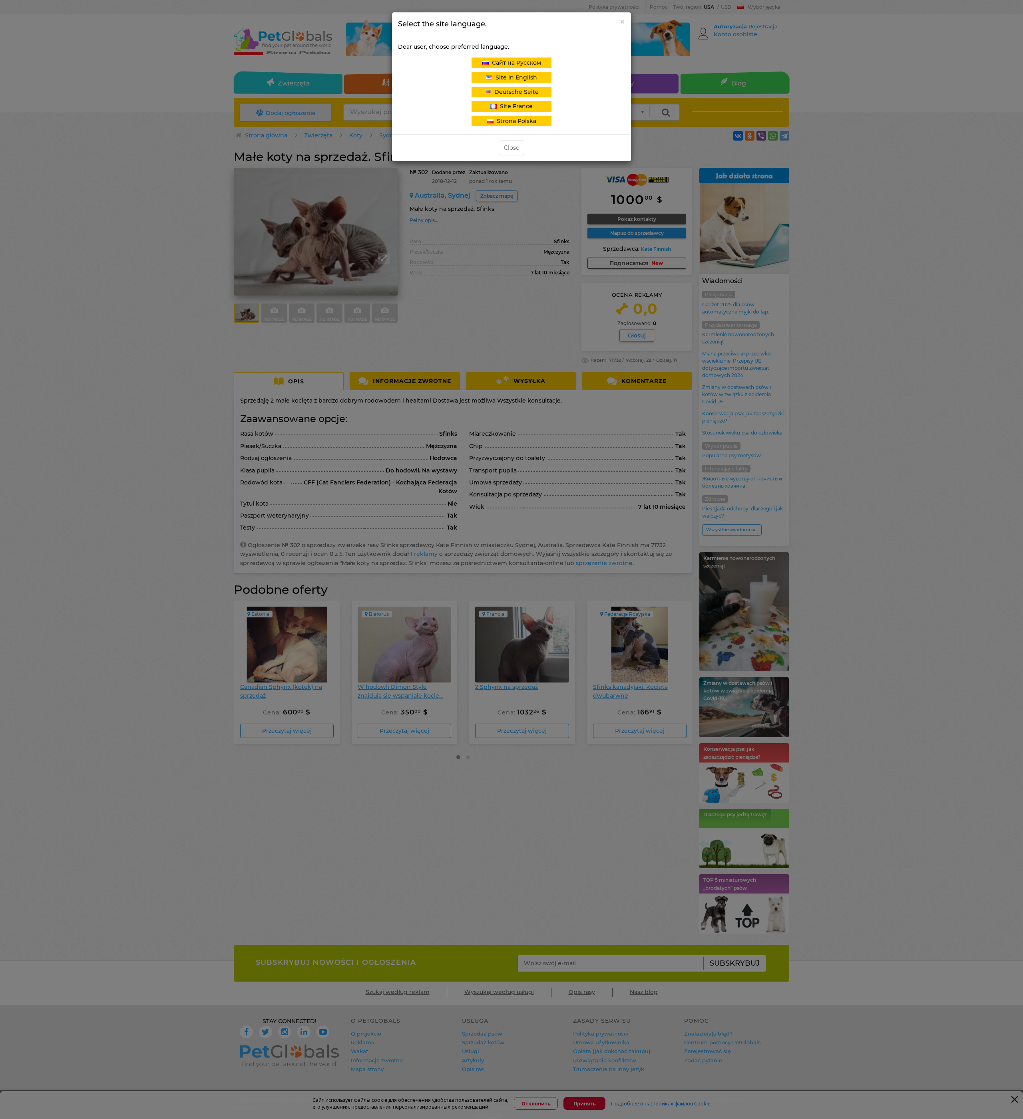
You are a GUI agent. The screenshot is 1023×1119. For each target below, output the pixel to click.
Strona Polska (515, 121)
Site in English (514, 77)
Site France (515, 106)
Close (511, 147)
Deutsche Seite (515, 91)
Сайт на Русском (515, 62)
